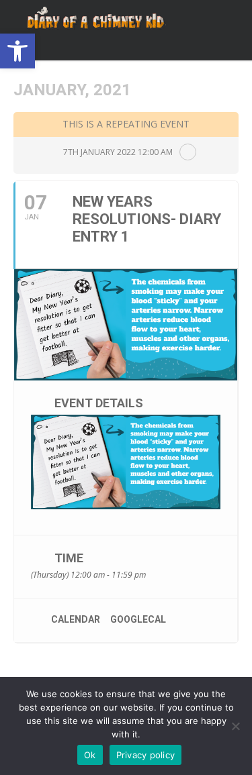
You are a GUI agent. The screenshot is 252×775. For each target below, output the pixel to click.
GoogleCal (138, 619)
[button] (17, 51)
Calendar (75, 619)
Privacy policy (145, 755)
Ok (90, 755)
